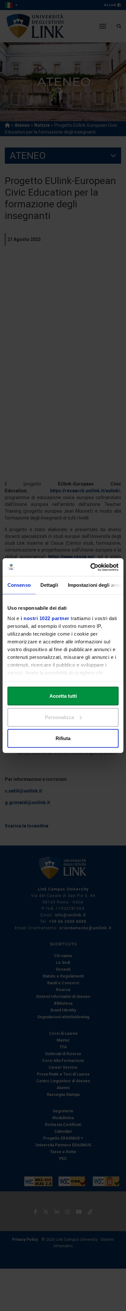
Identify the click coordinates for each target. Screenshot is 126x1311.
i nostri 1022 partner (45, 618)
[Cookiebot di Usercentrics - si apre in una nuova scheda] (91, 567)
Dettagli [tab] (49, 585)
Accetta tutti (63, 696)
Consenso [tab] (19, 585)
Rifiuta (63, 738)
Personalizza (59, 717)
